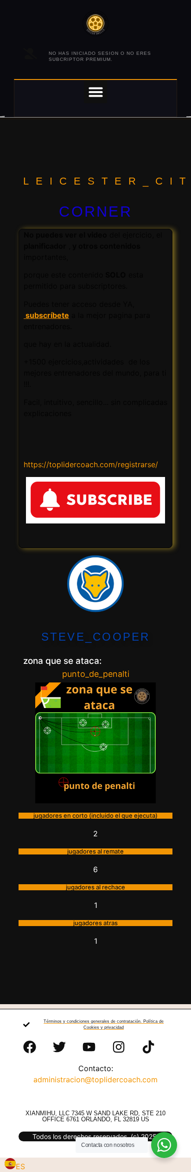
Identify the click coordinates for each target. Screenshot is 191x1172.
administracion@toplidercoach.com (95, 1079)
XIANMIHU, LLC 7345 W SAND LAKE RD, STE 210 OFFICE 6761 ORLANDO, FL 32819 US (95, 1116)
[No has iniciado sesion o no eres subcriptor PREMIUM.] (30, 53)
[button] (95, 91)
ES (20, 1166)
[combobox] (15, 1165)
